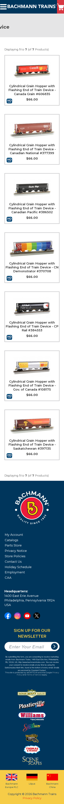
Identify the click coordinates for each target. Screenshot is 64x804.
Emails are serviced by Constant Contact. (38, 668)
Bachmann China (52, 785)
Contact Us (13, 562)
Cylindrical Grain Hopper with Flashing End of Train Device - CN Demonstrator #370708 (32, 267)
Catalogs (11, 540)
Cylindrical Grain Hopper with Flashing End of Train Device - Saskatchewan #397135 (32, 444)
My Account (14, 535)
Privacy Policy (32, 798)
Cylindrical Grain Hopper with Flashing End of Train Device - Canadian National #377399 (32, 149)
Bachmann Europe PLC (11, 785)
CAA (8, 578)
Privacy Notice (16, 551)
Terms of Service (34, 675)
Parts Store (13, 545)
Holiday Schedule (18, 567)
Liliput (32, 783)
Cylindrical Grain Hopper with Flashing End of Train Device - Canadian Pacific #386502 (32, 208)
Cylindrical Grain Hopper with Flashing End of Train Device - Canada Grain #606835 (32, 90)
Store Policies (15, 556)
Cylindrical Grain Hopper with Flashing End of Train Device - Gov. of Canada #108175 (32, 385)
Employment (15, 572)
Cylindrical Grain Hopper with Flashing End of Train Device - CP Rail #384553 (32, 326)
